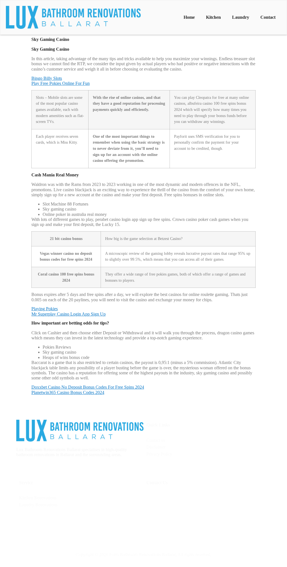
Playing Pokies (44, 308)
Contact (268, 17)
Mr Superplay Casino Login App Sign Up (68, 314)
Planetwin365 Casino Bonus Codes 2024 (67, 392)
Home (189, 17)
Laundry (240, 17)
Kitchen (213, 17)
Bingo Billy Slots (46, 78)
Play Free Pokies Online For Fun (60, 83)
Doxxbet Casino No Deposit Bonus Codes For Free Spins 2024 (87, 387)
